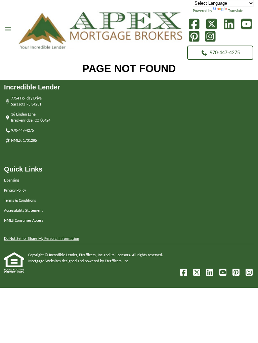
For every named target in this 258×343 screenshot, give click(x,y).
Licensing (11, 181)
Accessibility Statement (23, 211)
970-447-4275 (225, 53)
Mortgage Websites (45, 261)
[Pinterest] (194, 36)
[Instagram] (210, 36)
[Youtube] (246, 24)
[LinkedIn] (228, 24)
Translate (235, 11)
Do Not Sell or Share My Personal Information (41, 239)
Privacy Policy (15, 191)
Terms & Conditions (20, 201)
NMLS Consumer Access (23, 221)
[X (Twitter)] (211, 24)
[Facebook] (194, 24)
